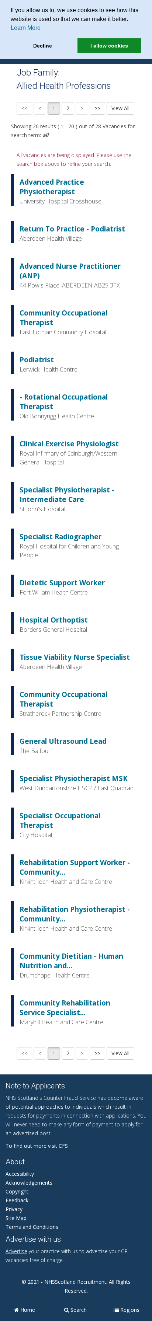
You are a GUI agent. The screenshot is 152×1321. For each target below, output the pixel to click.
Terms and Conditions (32, 1226)
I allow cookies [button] (109, 46)
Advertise (16, 1251)
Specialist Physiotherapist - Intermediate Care (67, 494)
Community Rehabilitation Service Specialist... (65, 1007)
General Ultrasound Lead (63, 741)
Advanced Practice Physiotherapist (52, 186)
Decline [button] (42, 46)
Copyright (17, 1191)
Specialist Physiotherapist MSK (74, 778)
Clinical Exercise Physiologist (69, 444)
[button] (130, 20)
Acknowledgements (29, 1182)
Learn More (26, 28)
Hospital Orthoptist (54, 620)
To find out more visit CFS (37, 1145)
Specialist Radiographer (60, 536)
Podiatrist (37, 360)
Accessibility (20, 1173)
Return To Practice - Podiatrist (72, 229)
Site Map (16, 1217)
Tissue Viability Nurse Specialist (75, 657)
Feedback (17, 1200)
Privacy (14, 1209)
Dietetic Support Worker (62, 583)
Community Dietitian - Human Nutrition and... (71, 960)
